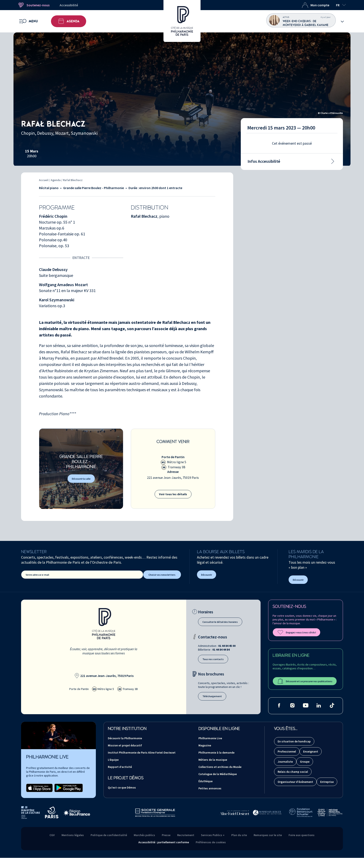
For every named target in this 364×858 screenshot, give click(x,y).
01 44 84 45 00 (227, 646)
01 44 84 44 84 (221, 649)
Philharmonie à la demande (216, 752)
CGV (52, 835)
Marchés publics (144, 835)
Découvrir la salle (81, 478)
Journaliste (285, 761)
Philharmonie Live (210, 738)
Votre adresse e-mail (37, 574)
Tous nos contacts (213, 659)
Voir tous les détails (173, 494)
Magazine (204, 745)
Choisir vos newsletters (162, 574)
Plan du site (239, 835)
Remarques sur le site (268, 835)
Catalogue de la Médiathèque (217, 774)
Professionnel (287, 751)
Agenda (73, 21)
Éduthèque (205, 781)
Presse (166, 835)
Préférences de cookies (211, 842)
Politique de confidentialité (109, 835)
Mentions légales (73, 835)
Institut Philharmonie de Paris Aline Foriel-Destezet (141, 752)
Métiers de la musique (212, 760)
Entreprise (327, 782)
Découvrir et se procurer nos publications (309, 681)
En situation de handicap (294, 741)
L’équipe (113, 760)
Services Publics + (213, 835)
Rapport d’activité (120, 767)
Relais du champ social (293, 772)
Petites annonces (209, 788)
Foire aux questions (301, 835)
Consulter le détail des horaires (220, 621)
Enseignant (310, 751)
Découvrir (206, 574)
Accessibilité (69, 5)
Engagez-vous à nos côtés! (301, 632)
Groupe (304, 761)
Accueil (43, 180)
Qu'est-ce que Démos (122, 787)
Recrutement (185, 835)
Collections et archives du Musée (219, 767)
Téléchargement (212, 696)
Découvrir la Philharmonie (125, 738)
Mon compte (319, 5)
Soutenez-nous (38, 5)
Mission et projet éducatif (125, 745)
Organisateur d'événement (295, 782)
